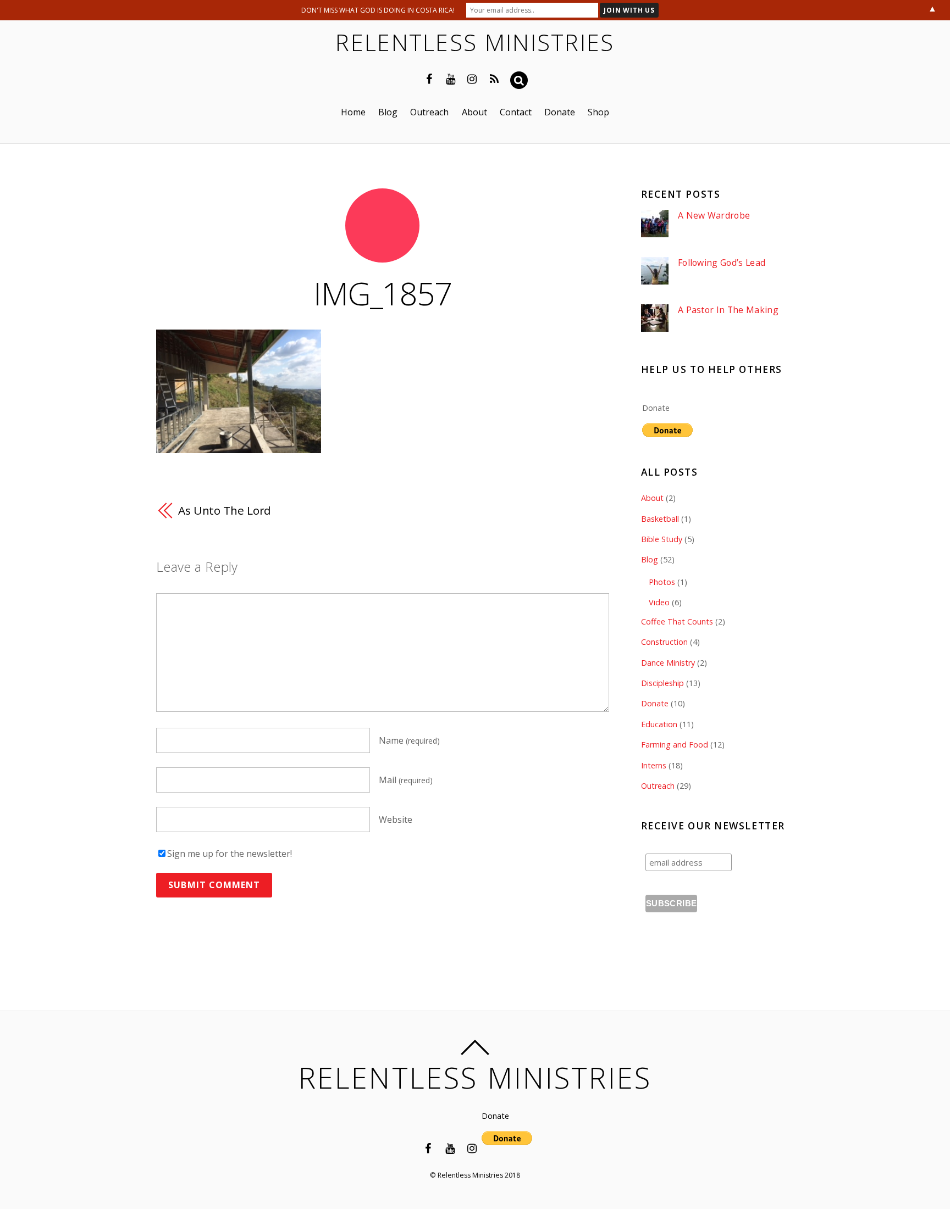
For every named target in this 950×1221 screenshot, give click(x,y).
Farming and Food (674, 744)
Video (659, 602)
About (474, 112)
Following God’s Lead (721, 263)
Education (659, 724)
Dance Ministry (668, 662)
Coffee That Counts (677, 621)
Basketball (660, 519)
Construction (664, 642)
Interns (653, 765)
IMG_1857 (382, 293)
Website (395, 819)
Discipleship (662, 683)
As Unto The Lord (224, 510)
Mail (406, 780)
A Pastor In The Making (728, 310)
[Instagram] (472, 78)
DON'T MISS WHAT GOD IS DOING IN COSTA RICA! (378, 10)
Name (409, 740)
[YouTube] (451, 78)
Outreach (429, 112)
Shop (598, 112)
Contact (516, 112)
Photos (662, 582)
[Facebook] (429, 78)
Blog (387, 112)
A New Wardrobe (714, 215)
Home (353, 112)
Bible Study (661, 539)
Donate (559, 112)
